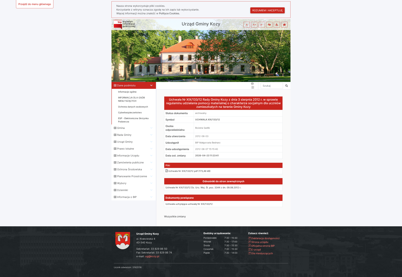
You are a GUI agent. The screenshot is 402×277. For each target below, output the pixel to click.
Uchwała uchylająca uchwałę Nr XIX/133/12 (189, 204)
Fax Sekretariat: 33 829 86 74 (154, 252)
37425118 (136, 267)
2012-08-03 (201, 136)
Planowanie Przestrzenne (132, 176)
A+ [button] (254, 24)
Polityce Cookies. (169, 13)
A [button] (247, 24)
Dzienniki (122, 190)
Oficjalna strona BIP (263, 245)
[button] (269, 24)
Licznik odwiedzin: (123, 267)
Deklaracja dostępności (265, 238)
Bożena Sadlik (202, 127)
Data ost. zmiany (176, 155)
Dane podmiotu (126, 85)
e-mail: (147, 256)
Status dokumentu (177, 113)
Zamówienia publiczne (130, 162)
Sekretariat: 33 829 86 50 (151, 248)
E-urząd (256, 249)
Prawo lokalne (125, 148)
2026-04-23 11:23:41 (207, 155)
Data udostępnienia (177, 149)
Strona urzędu (259, 242)
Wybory (121, 183)
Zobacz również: (258, 233)
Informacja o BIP (127, 197)
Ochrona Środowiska (129, 169)
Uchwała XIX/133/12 (207, 119)
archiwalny (200, 113)
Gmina (121, 127)
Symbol (170, 119)
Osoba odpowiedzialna (175, 127)
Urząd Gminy (125, 141)
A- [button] (261, 24)
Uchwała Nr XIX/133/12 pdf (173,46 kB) (189, 171)
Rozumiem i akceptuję (267, 10)
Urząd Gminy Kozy (201, 24)
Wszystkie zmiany (175, 216)
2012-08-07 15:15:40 (206, 149)
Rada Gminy (124, 134)
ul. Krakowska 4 (145, 238)
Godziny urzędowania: (217, 233)
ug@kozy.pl (152, 256)
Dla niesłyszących (262, 253)
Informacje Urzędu (128, 155)
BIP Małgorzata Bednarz (207, 142)
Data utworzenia (175, 136)
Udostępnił (172, 142)
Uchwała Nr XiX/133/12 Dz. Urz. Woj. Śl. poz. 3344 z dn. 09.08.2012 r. (203, 187)
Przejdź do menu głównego (34, 4)
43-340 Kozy (144, 242)
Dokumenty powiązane (180, 197)
